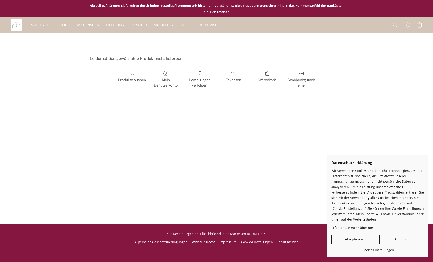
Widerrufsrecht (203, 242)
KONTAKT (208, 25)
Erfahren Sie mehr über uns (352, 228)
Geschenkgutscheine (301, 82)
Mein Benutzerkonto (166, 82)
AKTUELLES (163, 25)
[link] (378, 248)
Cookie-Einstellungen (257, 242)
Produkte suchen (132, 79)
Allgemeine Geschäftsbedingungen (160, 242)
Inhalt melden (288, 242)
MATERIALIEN (88, 25)
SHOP (63, 25)
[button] (16, 25)
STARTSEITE (41, 25)
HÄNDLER (139, 25)
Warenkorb (267, 79)
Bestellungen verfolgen (199, 82)
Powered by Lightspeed (216, 250)
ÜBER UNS (115, 25)
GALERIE (186, 25)
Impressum (228, 242)
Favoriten (233, 79)
